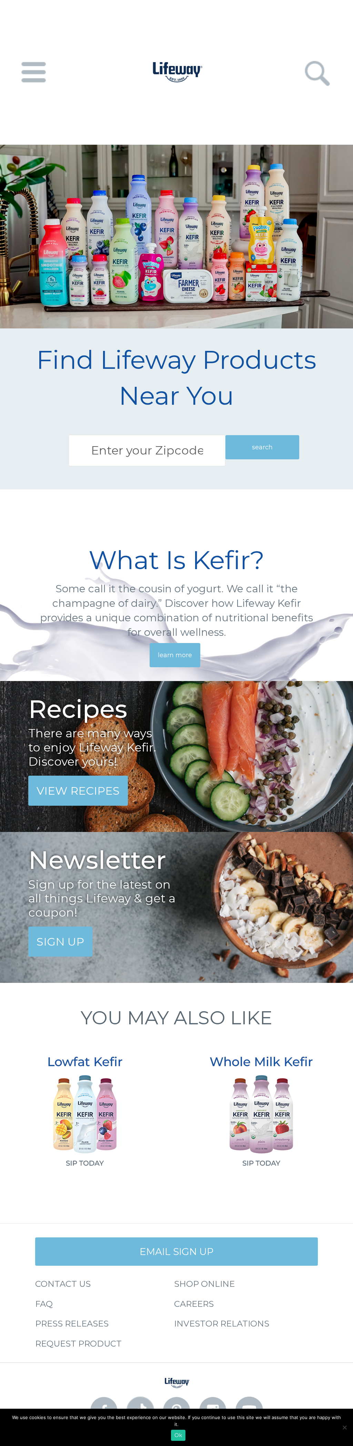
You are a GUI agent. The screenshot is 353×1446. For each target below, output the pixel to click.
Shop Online (204, 1284)
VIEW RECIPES (78, 790)
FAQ (44, 1304)
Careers (194, 1304)
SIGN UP (60, 941)
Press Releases (72, 1324)
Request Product (78, 1344)
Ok (178, 1435)
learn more (175, 655)
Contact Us (63, 1284)
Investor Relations (221, 1324)
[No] (344, 1427)
